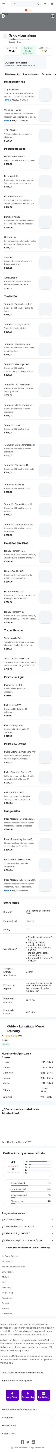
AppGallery (43, 1397)
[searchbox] (26, 4)
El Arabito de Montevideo (13, 1266)
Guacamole (7, 1314)
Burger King (7, 1293)
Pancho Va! (7, 1287)
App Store (12, 1397)
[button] (28, 10)
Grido (4, 1282)
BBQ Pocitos (8, 1272)
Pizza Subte (7, 1298)
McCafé (5, 1277)
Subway (5, 1303)
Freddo (5, 1308)
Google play (28, 1397)
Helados (6, 1040)
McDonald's (7, 1261)
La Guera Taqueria (10, 1256)
